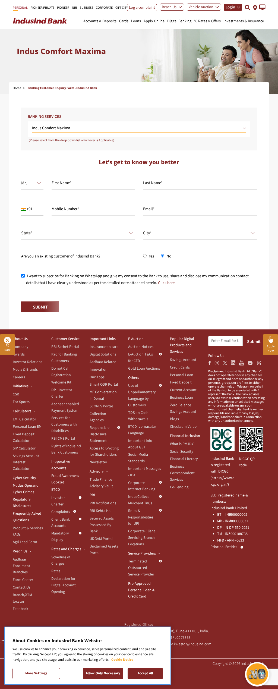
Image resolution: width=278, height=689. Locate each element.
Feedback (20, 609)
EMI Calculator (24, 419)
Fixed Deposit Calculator (23, 437)
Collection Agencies (98, 417)
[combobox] (30, 183)
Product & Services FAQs (28, 531)
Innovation (99, 369)
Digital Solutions (103, 354)
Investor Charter (58, 501)
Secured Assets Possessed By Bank (102, 525)
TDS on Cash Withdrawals (138, 416)
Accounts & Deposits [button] (99, 21)
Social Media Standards (138, 458)
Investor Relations (27, 362)
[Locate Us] (255, 7)
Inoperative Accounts (60, 465)
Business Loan (181, 397)
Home (17, 88)
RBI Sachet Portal (65, 347)
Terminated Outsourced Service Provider (141, 568)
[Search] (247, 7)
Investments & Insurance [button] (243, 21)
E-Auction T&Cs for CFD (140, 358)
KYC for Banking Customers (64, 358)
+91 (29, 209)
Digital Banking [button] (179, 21)
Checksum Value (183, 426)
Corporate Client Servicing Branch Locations (141, 537)
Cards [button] (123, 21)
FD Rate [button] (7, 347)
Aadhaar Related (103, 362)
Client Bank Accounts (60, 523)
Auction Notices (140, 347)
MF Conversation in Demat (103, 395)
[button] (262, 7)
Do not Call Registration (61, 372)
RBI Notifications (103, 503)
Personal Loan (181, 375)
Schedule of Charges (60, 561)
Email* (148, 209)
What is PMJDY (182, 444)
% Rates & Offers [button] (207, 21)
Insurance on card (104, 347)
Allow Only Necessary (103, 673)
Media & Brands (25, 369)
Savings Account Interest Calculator (26, 462)
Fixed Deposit (181, 382)
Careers (19, 377)
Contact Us (21, 587)
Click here (166, 283)
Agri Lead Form (25, 542)
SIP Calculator (24, 448)
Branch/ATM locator (22, 598)
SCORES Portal (101, 406)
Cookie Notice (122, 659)
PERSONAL (20, 7)
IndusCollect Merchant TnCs (140, 500)
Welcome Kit (61, 382)
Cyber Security (24, 478)
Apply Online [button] (154, 21)
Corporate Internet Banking (141, 486)
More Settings (36, 673)
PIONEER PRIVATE (42, 7)
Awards (19, 354)
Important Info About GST (140, 444)
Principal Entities (223, 547)
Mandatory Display (60, 537)
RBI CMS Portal (63, 438)
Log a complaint (142, 7)
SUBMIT (40, 307)
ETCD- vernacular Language (142, 430)
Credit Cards (180, 367)
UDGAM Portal (101, 539)
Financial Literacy (184, 459)
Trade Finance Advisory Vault (101, 483)
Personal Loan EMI (28, 426)
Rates (55, 571)
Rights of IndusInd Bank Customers (66, 449)
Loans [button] (136, 21)
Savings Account (183, 360)
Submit (254, 342)
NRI (74, 7)
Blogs (174, 419)
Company (21, 347)
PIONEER (63, 7)
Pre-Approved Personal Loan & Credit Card (141, 590)
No (168, 256)
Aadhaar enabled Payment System (65, 407)
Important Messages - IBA (144, 472)
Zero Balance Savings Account (183, 408)
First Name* (61, 183)
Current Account (183, 390)
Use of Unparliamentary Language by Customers (142, 395)
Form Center (23, 580)
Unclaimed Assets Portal (104, 550)
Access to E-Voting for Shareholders (104, 452)
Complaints (60, 512)
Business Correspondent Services (182, 473)
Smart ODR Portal (104, 384)
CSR (16, 394)
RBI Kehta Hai (100, 511)
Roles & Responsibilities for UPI (140, 517)
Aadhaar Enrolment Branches (21, 566)
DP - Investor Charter (61, 393)
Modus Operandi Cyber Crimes (26, 489)
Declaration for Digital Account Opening (63, 585)
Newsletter (98, 462)
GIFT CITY (121, 7)
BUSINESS (86, 7)
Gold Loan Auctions (144, 368)
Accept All (145, 673)
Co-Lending (179, 487)
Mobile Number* (65, 209)
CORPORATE (104, 7)
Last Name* (152, 183)
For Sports (21, 402)
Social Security (181, 451)
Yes (151, 256)
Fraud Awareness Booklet (65, 479)
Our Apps (97, 377)
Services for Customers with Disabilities (64, 424)
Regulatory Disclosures (22, 503)
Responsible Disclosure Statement (99, 434)
